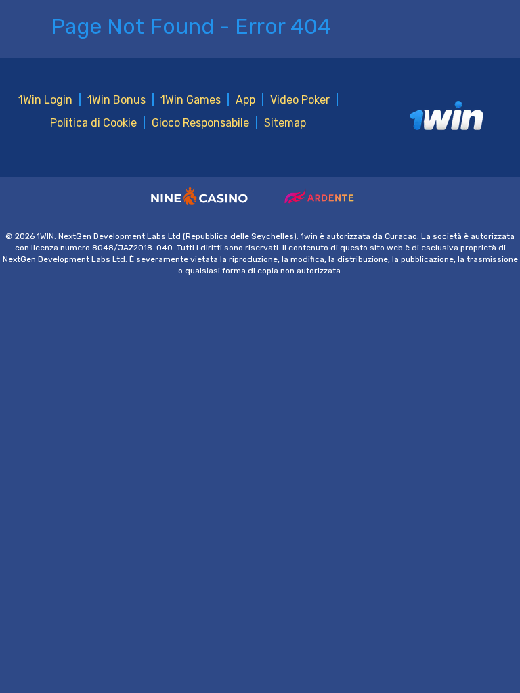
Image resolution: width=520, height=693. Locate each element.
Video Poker (300, 99)
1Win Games (190, 99)
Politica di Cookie (93, 122)
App (245, 99)
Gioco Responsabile (200, 122)
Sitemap (285, 122)
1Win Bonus (116, 99)
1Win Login (45, 99)
